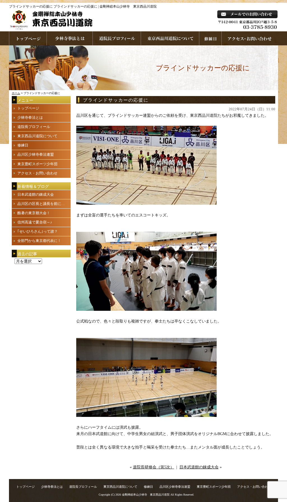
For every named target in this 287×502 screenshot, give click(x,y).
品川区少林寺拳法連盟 (35, 154)
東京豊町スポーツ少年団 (37, 164)
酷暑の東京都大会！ (33, 213)
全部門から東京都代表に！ (39, 241)
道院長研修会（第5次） (153, 467)
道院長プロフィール (117, 38)
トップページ (28, 108)
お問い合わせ (250, 38)
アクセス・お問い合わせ (37, 173)
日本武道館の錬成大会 (199, 467)
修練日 (22, 145)
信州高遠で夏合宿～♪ (34, 222)
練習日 (210, 38)
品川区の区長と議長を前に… (41, 204)
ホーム (16, 93)
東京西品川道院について (170, 38)
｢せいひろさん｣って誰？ (37, 231)
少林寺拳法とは (70, 38)
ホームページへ (28, 38)
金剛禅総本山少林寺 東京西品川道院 (146, 494)
